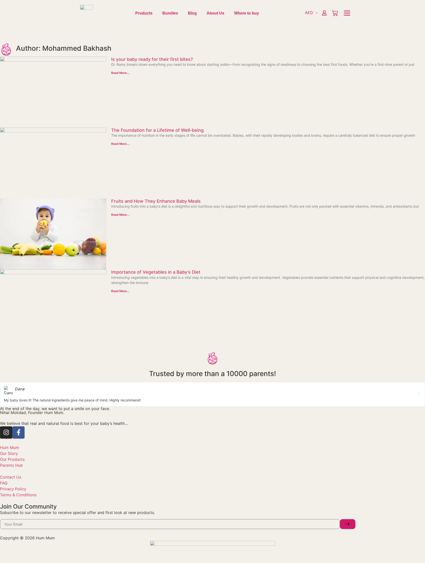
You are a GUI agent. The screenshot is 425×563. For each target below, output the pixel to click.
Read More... (120, 73)
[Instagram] (6, 432)
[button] (5, 394)
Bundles (170, 13)
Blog (192, 13)
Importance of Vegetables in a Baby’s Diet (155, 272)
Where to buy (246, 13)
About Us (215, 13)
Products (143, 13)
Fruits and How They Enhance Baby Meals (156, 201)
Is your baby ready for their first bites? (152, 59)
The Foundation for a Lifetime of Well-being (157, 130)
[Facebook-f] (18, 432)
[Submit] (347, 524)
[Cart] (335, 13)
